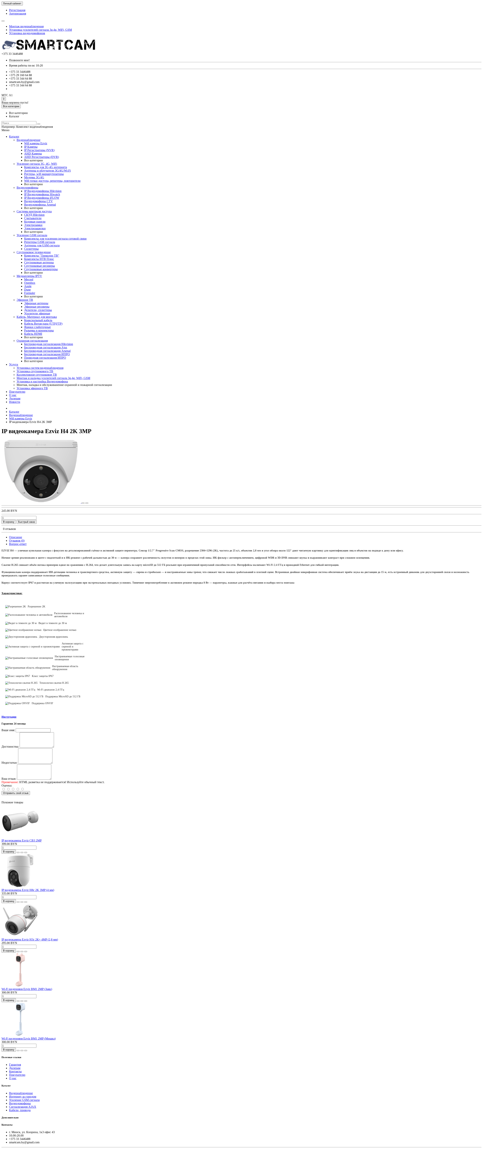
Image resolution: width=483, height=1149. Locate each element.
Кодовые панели (34, 221)
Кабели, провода (20, 1110)
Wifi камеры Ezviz (35, 143)
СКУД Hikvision (34, 214)
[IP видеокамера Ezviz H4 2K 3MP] (42, 502)
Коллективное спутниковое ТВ (37, 374)
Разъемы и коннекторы (39, 330)
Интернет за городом (22, 1096)
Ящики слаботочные (37, 327)
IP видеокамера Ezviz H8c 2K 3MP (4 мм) (28, 890)
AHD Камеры (33, 153)
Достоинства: (10, 746)
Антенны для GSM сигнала (42, 245)
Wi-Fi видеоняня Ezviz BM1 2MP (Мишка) (29, 1038)
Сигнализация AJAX (22, 1106)
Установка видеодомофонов (27, 33)
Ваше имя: (8, 730)
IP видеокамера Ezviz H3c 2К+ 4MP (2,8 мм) (30, 939)
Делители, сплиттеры (38, 310)
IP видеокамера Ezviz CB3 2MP (22, 840)
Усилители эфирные (37, 313)
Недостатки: (9, 762)
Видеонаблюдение (28, 140)
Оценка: (7, 785)
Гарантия (15, 1064)
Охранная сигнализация (32, 340)
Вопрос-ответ (18, 544)
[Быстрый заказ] (18, 852)
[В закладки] (83, 503)
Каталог (14, 136)
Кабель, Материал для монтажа (37, 316)
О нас (12, 395)
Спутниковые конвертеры (41, 269)
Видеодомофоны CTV (38, 201)
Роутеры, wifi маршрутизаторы (44, 174)
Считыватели (33, 218)
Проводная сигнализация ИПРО (45, 357)
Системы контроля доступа (34, 211)
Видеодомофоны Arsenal (40, 204)
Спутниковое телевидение (34, 252)
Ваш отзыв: (9, 778)
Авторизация (17, 13)
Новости (14, 401)
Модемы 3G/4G (34, 177)
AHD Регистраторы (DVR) (41, 157)
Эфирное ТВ (25, 299)
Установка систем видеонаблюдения (40, 367)
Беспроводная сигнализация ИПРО (47, 354)
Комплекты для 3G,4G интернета (45, 167)
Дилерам (14, 398)
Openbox (29, 282)
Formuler (29, 293)
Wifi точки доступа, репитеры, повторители (52, 180)
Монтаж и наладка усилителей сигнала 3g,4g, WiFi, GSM (53, 378)
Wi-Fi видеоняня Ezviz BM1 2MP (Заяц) (27, 989)
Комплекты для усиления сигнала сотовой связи (55, 238)
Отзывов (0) (17, 540)
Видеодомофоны (27, 187)
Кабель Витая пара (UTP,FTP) (43, 323)
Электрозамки (33, 225)
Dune (27, 289)
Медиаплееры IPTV (29, 276)
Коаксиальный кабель (38, 320)
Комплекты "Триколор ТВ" (41, 255)
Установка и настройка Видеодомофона (42, 381)
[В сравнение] (86, 503)
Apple (28, 286)
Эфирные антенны (36, 303)
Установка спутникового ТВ (35, 371)
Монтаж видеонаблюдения (26, 26)
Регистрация (17, 10)
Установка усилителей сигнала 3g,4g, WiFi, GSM (40, 29)
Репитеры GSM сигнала (39, 242)
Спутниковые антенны (39, 262)
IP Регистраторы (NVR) (39, 150)
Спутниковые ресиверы (39, 265)
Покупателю (17, 391)
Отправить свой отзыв (15, 793)
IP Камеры (31, 146)
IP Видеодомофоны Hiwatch (42, 194)
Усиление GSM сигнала (32, 235)
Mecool (28, 279)
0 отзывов (9, 528)
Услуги (13, 364)
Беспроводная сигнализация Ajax (45, 347)
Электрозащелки (35, 228)
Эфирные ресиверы (36, 306)
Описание (15, 537)
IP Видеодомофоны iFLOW (41, 197)
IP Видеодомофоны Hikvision (43, 191)
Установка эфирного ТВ (32, 388)
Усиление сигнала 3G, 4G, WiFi (37, 163)
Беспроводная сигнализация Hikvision (48, 344)
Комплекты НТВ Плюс (39, 259)
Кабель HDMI (33, 333)
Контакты (15, 1071)
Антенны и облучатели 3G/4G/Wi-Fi (47, 170)
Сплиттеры (31, 248)
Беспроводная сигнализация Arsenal (47, 350)
